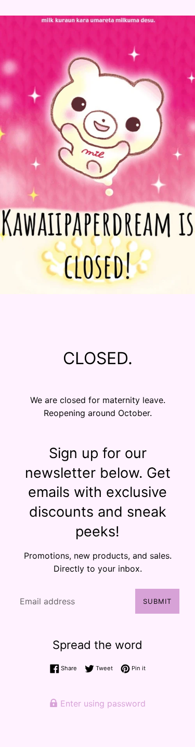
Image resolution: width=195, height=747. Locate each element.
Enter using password (102, 703)
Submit (157, 601)
